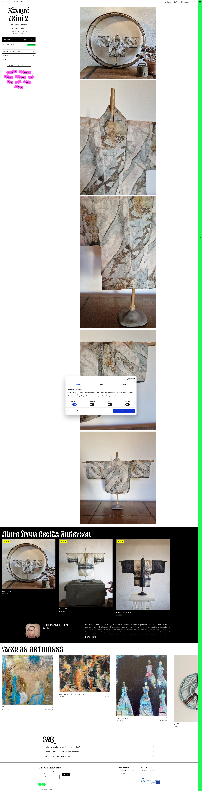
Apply (123, 773)
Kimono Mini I (64, 609)
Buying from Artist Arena (11, 51)
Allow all (123, 410)
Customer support (148, 770)
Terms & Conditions (127, 770)
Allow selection (101, 410)
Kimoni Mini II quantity (19, 33)
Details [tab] (101, 384)
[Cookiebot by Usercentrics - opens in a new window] (128, 379)
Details (5, 55)
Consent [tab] (77, 384)
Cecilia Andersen (20, 25)
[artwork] (27, 680)
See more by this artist (19, 66)
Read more (91, 637)
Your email (41, 774)
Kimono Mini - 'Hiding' (124, 612)
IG (44, 784)
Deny (78, 410)
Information (124, 768)
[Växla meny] (200, 2)
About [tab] (124, 384)
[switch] (92, 404)
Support (143, 768)
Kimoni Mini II (7, 591)
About (5, 59)
